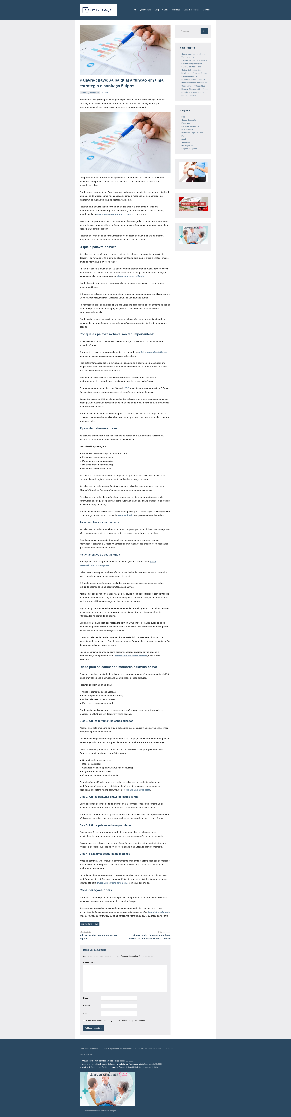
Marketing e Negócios (90, 92)
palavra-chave (86, 924)
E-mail (86, 1006)
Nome (86, 998)
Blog (157, 10)
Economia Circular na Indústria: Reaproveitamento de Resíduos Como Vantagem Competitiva (194, 83)
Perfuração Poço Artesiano (192, 133)
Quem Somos (145, 10)
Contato (206, 10)
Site (85, 1014)
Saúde (165, 10)
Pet (182, 136)
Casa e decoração (191, 10)
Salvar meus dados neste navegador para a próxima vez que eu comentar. (116, 1021)
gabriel (105, 92)
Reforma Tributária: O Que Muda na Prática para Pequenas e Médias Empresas (194, 92)
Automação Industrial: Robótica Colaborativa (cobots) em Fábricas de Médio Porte (194, 63)
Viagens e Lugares (189, 149)
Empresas (185, 123)
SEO (126, 388)
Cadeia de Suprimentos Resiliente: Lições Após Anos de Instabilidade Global (194, 73)
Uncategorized (187, 146)
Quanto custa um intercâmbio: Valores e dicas (101, 1061)
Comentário (88, 963)
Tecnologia (175, 10)
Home (133, 10)
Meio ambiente (187, 130)
